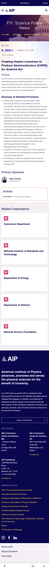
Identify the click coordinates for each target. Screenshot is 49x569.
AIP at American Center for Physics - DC (38, 436)
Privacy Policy (6, 556)
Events (4, 3)
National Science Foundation (20, 332)
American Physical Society (12, 514)
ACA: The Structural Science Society (16, 490)
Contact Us (34, 454)
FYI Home (5, 35)
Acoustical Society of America (14, 494)
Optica (4, 525)
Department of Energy (16, 278)
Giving (45, 3)
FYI (2, 46)
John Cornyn (15, 179)
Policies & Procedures (9, 551)
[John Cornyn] (4, 180)
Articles (17, 35)
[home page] (11, 10)
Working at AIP (7, 547)
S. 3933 (6, 50)
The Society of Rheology (11, 529)
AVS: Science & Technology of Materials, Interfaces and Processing (22, 520)
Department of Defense (17, 305)
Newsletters (24, 3)
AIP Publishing (8, 460)
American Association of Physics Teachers (19, 502)
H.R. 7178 (29, 50)
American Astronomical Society (14, 506)
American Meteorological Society (15, 510)
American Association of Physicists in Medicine (21, 498)
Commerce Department (17, 224)
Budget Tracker (31, 35)
